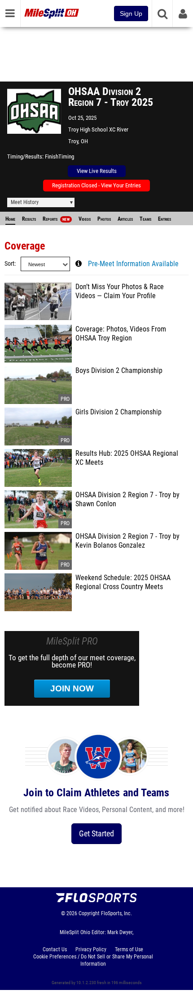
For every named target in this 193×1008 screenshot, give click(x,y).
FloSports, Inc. (116, 913)
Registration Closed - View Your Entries (96, 185)
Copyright (89, 913)
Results (29, 219)
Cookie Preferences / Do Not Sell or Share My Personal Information (93, 960)
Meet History (25, 202)
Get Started (96, 833)
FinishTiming (59, 156)
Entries (164, 219)
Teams (145, 219)
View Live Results (97, 171)
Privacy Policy (90, 949)
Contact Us (55, 949)
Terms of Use (129, 949)
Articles (125, 219)
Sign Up (131, 13)
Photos (104, 219)
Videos (85, 219)
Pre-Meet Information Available (133, 264)
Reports (56, 219)
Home (10, 219)
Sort (9, 264)
